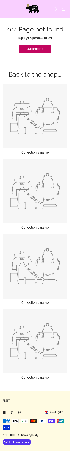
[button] (63, 9)
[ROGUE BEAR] (35, 9)
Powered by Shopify (29, 435)
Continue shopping (35, 48)
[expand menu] (5, 9)
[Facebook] (4, 412)
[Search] (55, 9)
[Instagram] (20, 412)
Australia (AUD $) (57, 412)
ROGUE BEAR (15, 435)
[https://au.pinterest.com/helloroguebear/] (12, 412)
